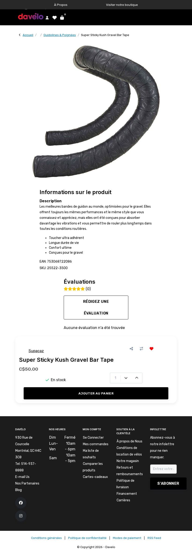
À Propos (60, 5)
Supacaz (36, 351)
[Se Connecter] (46, 17)
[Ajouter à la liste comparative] (142, 349)
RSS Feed (154, 538)
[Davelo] (31, 16)
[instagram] (20, 515)
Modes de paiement (127, 538)
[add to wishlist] (152, 349)
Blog (18, 490)
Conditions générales (46, 538)
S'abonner (168, 483)
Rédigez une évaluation (96, 307)
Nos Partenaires (27, 483)
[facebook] (20, 502)
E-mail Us (22, 477)
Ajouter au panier (96, 393)
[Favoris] (54, 17)
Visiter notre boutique (122, 5)
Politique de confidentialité (87, 538)
